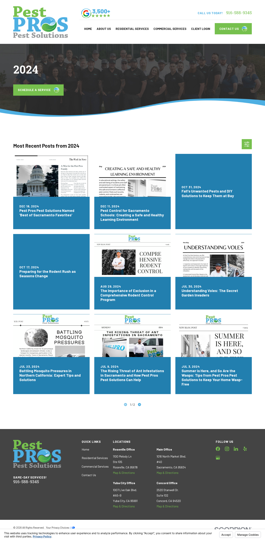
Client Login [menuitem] (200, 28)
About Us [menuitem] (104, 28)
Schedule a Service (34, 90)
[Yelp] (245, 449)
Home (85, 449)
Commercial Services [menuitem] (169, 28)
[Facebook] (218, 449)
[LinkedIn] (236, 449)
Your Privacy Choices (58, 527)
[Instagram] (227, 449)
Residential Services (95, 458)
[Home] (40, 22)
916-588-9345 (239, 13)
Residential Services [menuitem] (132, 28)
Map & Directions (124, 472)
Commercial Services (95, 466)
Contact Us (229, 28)
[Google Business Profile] (218, 458)
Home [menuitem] (88, 28)
